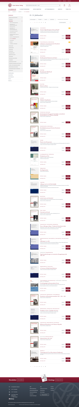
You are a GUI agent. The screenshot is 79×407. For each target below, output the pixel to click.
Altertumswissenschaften (13, 17)
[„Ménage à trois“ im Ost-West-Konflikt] (34, 187)
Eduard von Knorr (44, 86)
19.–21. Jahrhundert (26, 11)
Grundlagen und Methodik (13, 43)
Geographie (11, 59)
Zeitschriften (10, 75)
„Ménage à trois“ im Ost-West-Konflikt (48, 184)
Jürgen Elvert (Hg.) (49, 308)
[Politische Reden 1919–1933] (34, 342)
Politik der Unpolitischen (45, 100)
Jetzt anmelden (20, 379)
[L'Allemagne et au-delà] (34, 244)
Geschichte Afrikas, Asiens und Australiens (14, 35)
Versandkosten (31, 404)
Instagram (52, 388)
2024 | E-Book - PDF (42, 164)
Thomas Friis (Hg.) (50, 266)
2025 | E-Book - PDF (42, 66)
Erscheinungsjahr (33, 19)
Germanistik (11, 45)
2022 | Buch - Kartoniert (43, 302)
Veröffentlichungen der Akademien (14, 68)
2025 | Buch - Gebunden (43, 105)
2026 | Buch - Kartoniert (43, 35)
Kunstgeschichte (11, 52)
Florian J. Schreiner (43, 210)
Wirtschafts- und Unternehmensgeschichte (13, 29)
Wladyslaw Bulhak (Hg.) (43, 266)
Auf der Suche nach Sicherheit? (46, 198)
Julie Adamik (42, 98)
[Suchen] (60, 5)
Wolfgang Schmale (42, 168)
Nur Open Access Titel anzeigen (63, 19)
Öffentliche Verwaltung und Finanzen (15, 63)
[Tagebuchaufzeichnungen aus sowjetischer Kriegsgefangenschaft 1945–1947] (34, 258)
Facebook (52, 390)
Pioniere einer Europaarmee (46, 142)
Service (9, 78)
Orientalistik (11, 51)
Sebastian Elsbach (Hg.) (50, 322)
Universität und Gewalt (45, 212)
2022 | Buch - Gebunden (43, 288)
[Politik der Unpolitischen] (34, 103)
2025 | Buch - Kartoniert (43, 63)
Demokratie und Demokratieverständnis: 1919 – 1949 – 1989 (53, 296)
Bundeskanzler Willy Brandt (46, 71)
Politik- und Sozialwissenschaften (14, 65)
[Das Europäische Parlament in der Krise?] (34, 61)
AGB (30, 386)
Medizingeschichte (12, 26)
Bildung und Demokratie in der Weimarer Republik (51, 324)
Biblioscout (64, 0)
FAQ (41, 386)
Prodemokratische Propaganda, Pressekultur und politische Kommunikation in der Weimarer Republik (52, 114)
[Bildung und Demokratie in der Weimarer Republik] (34, 328)
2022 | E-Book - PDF (42, 290)
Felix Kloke (41, 140)
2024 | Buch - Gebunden (43, 218)
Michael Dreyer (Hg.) (50, 294)
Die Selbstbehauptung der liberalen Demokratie (50, 128)
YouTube (52, 386)
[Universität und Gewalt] (34, 215)
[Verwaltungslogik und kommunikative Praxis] (34, 286)
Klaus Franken (42, 84)
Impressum (69, 0)
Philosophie (11, 56)
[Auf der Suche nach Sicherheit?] (34, 201)
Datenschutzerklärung (33, 392)
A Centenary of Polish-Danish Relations (48, 268)
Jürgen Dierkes (42, 182)
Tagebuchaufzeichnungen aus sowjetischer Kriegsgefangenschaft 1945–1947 (53, 255)
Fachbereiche (14, 11)
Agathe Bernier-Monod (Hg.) (44, 238)
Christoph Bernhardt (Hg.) (49, 252)
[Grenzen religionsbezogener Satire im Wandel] (34, 33)
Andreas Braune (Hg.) (43, 294)
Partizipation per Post (44, 156)
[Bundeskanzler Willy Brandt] (34, 75)
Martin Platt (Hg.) (42, 196)
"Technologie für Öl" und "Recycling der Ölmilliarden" (51, 352)
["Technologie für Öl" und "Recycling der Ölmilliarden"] (34, 356)
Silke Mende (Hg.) (55, 224)
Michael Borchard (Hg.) (43, 126)
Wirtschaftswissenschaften (13, 66)
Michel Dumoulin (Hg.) (43, 308)
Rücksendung (42, 390)
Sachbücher (11, 70)
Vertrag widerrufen (45, 394)
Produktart (40, 19)
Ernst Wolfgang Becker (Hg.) (44, 154)
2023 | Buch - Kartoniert (43, 274)
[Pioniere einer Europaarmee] (34, 145)
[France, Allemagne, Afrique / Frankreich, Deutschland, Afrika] (34, 230)
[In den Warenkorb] (68, 36)
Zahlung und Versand (43, 388)
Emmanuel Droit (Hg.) (43, 224)
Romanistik (11, 49)
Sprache (45, 19)
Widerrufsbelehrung (33, 388)
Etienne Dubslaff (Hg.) (52, 238)
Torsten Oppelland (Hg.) (56, 294)
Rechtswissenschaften (12, 61)
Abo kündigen (42, 392)
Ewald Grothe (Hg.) (50, 126)
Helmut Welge (42, 70)
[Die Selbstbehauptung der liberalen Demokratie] (34, 131)
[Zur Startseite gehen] (15, 5)
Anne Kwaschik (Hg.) (50, 224)
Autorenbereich (11, 76)
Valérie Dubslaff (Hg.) (58, 238)
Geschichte (20, 11)
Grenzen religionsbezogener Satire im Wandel (49, 29)
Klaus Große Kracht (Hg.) (51, 280)
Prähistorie (11, 19)
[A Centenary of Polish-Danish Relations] (34, 272)
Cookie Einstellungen (33, 395)
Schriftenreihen (11, 73)
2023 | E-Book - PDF (42, 276)
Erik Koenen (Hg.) (42, 112)
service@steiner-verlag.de (15, 386)
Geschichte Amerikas (13, 32)
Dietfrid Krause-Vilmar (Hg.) (49, 336)
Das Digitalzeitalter (44, 170)
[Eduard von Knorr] (34, 89)
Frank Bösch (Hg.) (51, 154)
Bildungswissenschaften (13, 58)
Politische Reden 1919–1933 (46, 338)
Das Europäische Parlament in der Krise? (48, 57)
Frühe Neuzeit (12, 40)
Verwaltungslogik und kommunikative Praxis (49, 283)
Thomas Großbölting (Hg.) (44, 280)
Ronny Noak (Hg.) (56, 322)
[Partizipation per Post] (34, 159)
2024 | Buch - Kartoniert (43, 204)
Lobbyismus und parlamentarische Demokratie (50, 43)
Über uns (9, 80)
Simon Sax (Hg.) (48, 112)
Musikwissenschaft (12, 54)
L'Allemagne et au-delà (45, 241)
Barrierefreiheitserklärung (34, 390)
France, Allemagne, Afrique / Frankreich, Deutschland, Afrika (53, 226)
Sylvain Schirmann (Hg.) (56, 308)
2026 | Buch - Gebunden (43, 49)
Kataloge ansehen (59, 379)
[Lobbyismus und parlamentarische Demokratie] (34, 47)
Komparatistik (11, 47)
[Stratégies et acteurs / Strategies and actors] (34, 314)
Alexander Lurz (42, 350)
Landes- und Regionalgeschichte (14, 36)
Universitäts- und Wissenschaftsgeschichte (13, 25)
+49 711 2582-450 (14, 389)
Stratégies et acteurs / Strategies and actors (49, 310)
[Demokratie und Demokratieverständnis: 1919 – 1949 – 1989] (34, 300)
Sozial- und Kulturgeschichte (14, 22)
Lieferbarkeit (52, 19)
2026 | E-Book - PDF (42, 38)
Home (9, 11)
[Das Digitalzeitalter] (34, 173)
